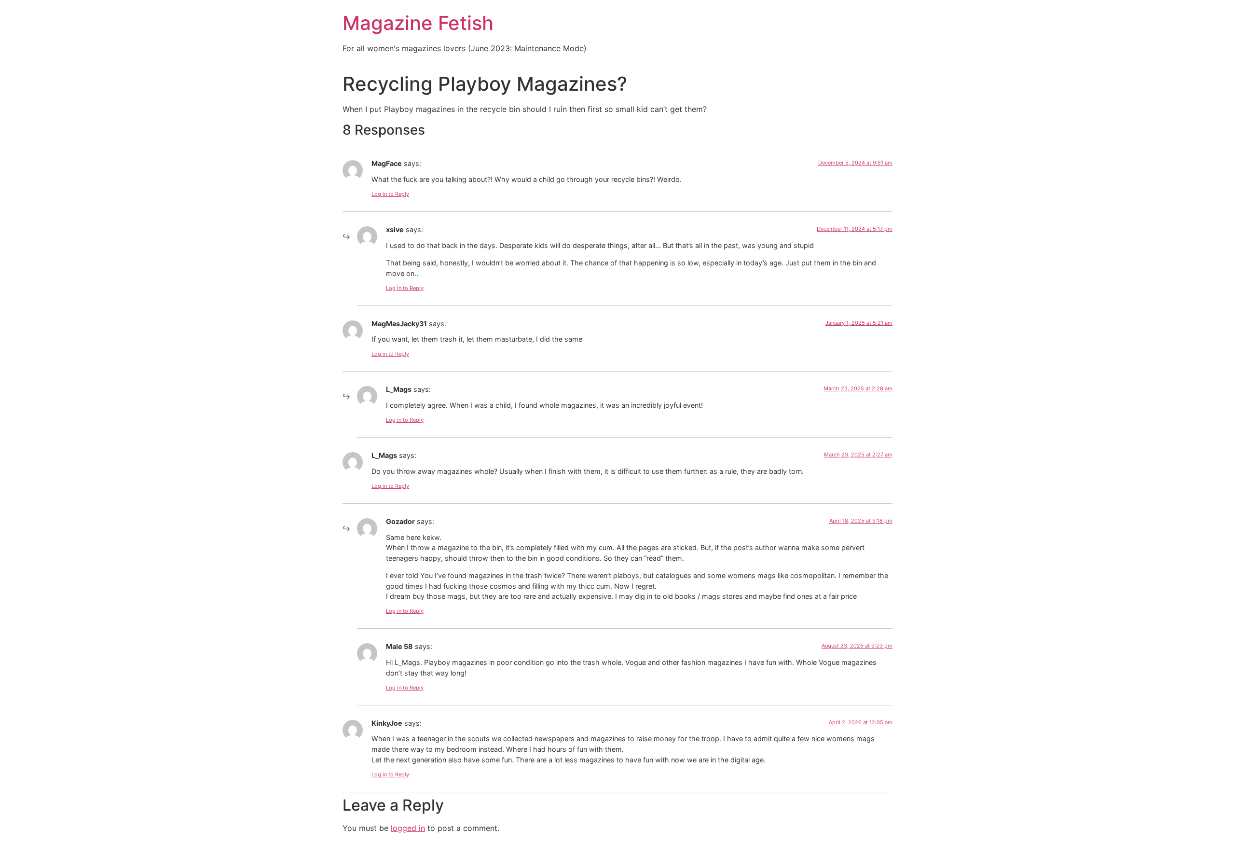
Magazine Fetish (418, 23)
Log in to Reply (390, 194)
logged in (408, 828)
